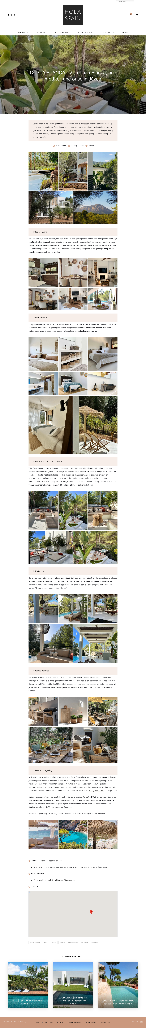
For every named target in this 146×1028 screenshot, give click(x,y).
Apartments (107, 32)
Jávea (70, 784)
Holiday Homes (61, 32)
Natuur (53, 942)
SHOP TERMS (91, 1022)
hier (42, 861)
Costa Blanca (35, 942)
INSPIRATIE (22, 32)
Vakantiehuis (73, 942)
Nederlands (122, 1)
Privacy (60, 1022)
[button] (91, 912)
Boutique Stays (85, 32)
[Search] (137, 15)
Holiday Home (73, 66)
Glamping (40, 32)
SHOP (124, 32)
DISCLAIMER (106, 1022)
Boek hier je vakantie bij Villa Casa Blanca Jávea (55, 880)
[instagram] (11, 15)
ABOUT (38, 1022)
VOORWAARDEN (75, 1022)
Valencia (84, 942)
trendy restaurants (96, 790)
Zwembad (94, 942)
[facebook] (8, 15)
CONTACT (49, 1022)
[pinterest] (14, 15)
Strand (62, 942)
